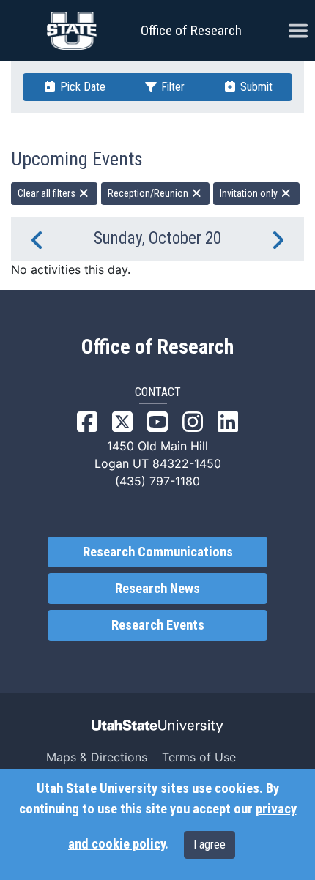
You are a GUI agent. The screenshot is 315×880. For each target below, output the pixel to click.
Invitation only (250, 193)
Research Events (157, 625)
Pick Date (81, 87)
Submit (255, 87)
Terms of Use (199, 757)
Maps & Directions (96, 757)
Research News (157, 589)
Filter (171, 87)
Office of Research (191, 30)
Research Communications (158, 552)
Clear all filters (48, 193)
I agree (209, 844)
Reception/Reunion (149, 193)
